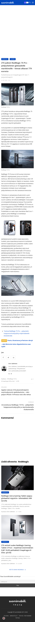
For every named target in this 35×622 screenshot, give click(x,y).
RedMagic (5, 59)
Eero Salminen (12, 363)
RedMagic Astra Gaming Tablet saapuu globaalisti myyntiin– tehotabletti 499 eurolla (16, 498)
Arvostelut (14, 616)
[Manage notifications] (3, 618)
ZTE (18, 381)
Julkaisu (4, 379)
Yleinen (13, 59)
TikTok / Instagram (25, 616)
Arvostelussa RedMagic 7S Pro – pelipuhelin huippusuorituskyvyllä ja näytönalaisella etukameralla (17, 407)
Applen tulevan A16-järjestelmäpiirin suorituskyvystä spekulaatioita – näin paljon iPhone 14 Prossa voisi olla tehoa (16, 392)
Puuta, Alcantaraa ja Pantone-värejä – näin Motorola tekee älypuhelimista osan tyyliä (17, 343)
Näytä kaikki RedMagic (16, 569)
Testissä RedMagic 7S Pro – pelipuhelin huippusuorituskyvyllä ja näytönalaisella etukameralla (16, 333)
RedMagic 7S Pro (12, 379)
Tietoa (17, 618)
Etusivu (6, 616)
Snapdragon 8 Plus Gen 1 (8, 381)
